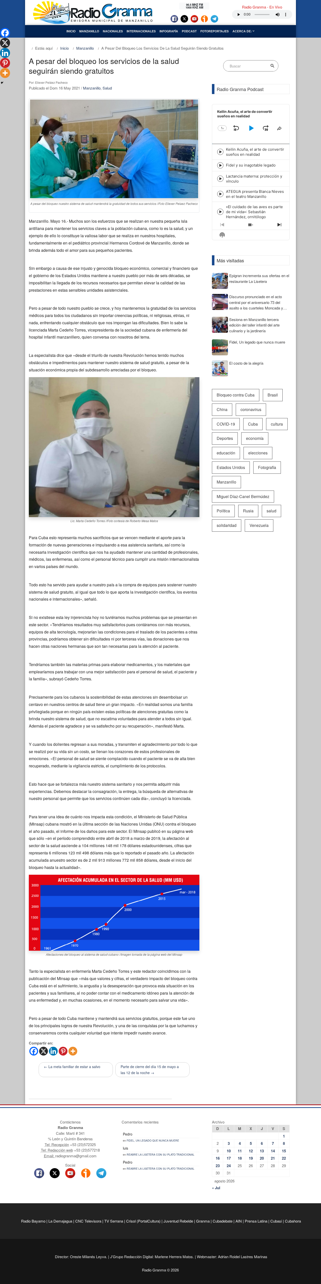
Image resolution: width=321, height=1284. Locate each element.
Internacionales (141, 31)
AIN (238, 1221)
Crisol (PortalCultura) (143, 1221)
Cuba (253, 424)
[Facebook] (33, 1051)
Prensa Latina (256, 1221)
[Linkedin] (53, 1051)
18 (240, 1158)
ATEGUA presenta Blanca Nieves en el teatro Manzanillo (255, 194)
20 (262, 1158)
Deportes (225, 438)
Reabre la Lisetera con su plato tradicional (160, 1154)
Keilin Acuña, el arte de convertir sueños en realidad (255, 152)
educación (226, 453)
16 (218, 1158)
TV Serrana (113, 1221)
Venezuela (259, 525)
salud (271, 511)
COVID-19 (226, 424)
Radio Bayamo (33, 1221)
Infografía (168, 31)
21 (273, 1158)
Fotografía (267, 467)
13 (262, 1151)
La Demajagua (60, 1221)
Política (223, 511)
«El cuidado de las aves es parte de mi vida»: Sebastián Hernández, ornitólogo (254, 211)
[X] (43, 1051)
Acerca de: (242, 31)
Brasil (273, 395)
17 (229, 1158)
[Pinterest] (63, 1051)
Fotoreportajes (214, 31)
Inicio (70, 31)
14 (273, 1151)
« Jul (216, 1187)
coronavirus (250, 409)
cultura (277, 424)
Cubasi (276, 1221)
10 (229, 1151)
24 (229, 1165)
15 (284, 1151)
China (222, 409)
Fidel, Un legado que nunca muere (153, 1140)
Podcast (189, 31)
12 (251, 1151)
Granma (203, 1221)
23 (218, 1165)
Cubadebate (222, 1221)
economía (255, 438)
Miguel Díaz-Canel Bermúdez (243, 496)
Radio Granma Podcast (240, 89)
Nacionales (113, 31)
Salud (107, 88)
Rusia (248, 511)
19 (251, 1158)
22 (284, 1158)
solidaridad (226, 525)
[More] (72, 1051)
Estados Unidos (231, 467)
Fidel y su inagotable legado (251, 165)
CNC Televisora (88, 1221)
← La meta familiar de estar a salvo (72, 1066)
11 (240, 1151)
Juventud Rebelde (178, 1221)
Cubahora (293, 1221)
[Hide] (2, 83)
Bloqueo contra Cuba (236, 395)
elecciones (258, 453)
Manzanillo (89, 31)
